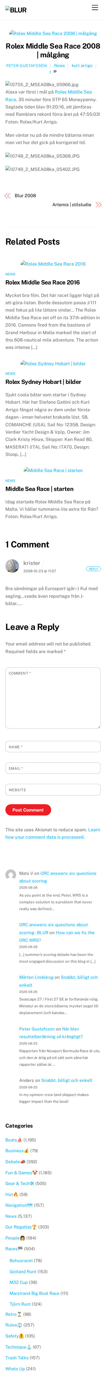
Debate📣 (15, 1161)
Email (16, 768)
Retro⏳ (13, 1314)
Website (17, 790)
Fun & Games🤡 (21, 1172)
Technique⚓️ (18, 1347)
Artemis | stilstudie (71, 204)
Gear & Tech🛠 (19, 1183)
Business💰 (17, 1150)
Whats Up (15, 1368)
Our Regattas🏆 (21, 1227)
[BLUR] (16, 10)
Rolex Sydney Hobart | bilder (43, 381)
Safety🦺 (14, 1336)
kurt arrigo (82, 65)
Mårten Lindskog (36, 977)
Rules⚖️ (13, 1325)
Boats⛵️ (13, 1140)
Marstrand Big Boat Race (34, 1293)
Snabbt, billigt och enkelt (66, 1080)
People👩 (15, 1238)
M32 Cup (19, 1282)
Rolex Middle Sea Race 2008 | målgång (53, 50)
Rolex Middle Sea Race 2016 (42, 282)
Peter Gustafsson (26, 66)
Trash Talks (17, 1357)
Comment (20, 673)
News (59, 65)
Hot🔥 (11, 1194)
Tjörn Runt (20, 1304)
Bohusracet (21, 1260)
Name (16, 747)
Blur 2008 (25, 195)
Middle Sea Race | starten (39, 488)
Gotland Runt (23, 1271)
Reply (93, 568)
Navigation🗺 (19, 1205)
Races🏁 (14, 1248)
